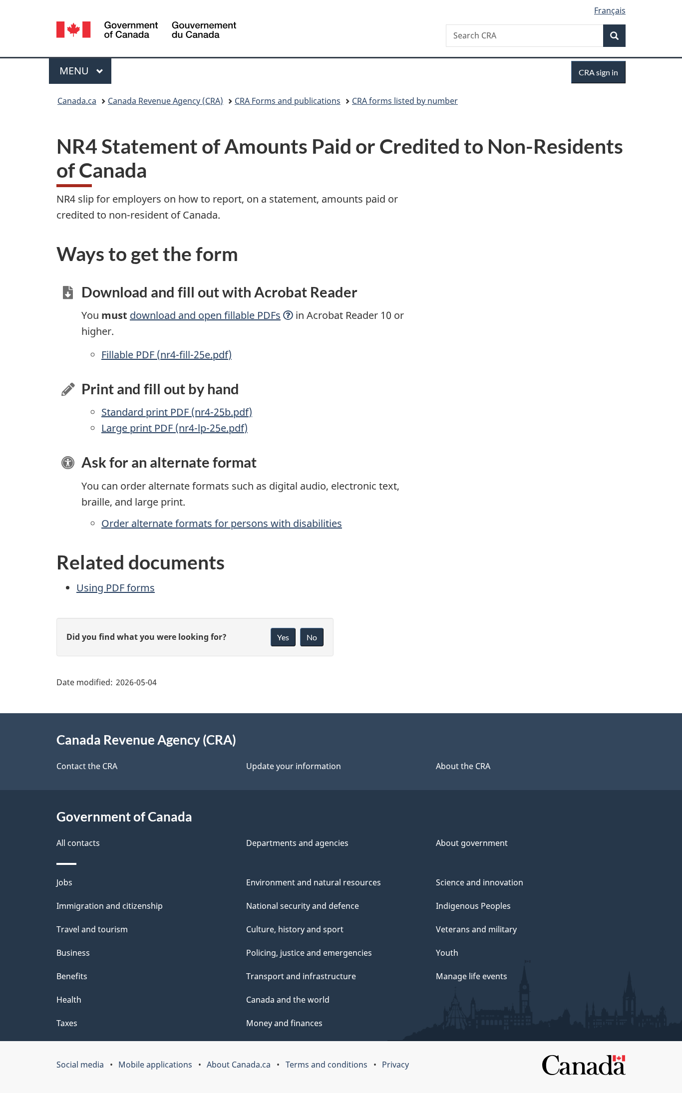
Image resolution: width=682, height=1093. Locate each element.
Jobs (64, 882)
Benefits (71, 976)
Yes (283, 637)
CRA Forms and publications (288, 100)
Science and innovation (479, 882)
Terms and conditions (326, 1064)
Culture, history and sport (294, 929)
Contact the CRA (86, 766)
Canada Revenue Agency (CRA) (165, 100)
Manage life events (471, 976)
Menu (75, 70)
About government (472, 842)
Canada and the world (288, 999)
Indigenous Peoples (473, 905)
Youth (447, 952)
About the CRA (463, 766)
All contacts (78, 842)
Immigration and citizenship (109, 905)
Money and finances (284, 1023)
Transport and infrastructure (301, 976)
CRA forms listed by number (405, 100)
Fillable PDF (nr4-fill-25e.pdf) (166, 354)
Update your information (293, 766)
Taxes (66, 1023)
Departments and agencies (297, 842)
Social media (80, 1064)
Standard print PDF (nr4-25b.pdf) (176, 412)
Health (68, 999)
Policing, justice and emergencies (309, 952)
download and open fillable (205, 315)
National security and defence (302, 905)
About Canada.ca (239, 1064)
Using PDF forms (115, 587)
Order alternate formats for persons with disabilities (221, 523)
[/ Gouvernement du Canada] (146, 31)
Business (73, 952)
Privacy (395, 1064)
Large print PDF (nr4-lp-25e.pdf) (174, 428)
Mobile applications (155, 1064)
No (312, 637)
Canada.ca (76, 100)
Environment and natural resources (313, 882)
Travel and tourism (92, 929)
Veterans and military (476, 929)
